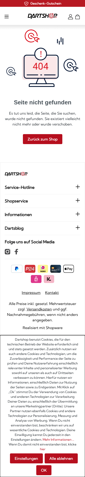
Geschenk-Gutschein (45, 3)
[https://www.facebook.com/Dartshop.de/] (16, 251)
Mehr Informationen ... (58, 440)
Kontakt (52, 292)
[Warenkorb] (77, 16)
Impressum (31, 292)
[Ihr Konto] (70, 16)
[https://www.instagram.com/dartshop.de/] (7, 251)
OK (44, 470)
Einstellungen (26, 458)
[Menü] (6, 16)
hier (42, 449)
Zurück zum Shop (43, 139)
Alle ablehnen (61, 458)
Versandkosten (39, 309)
